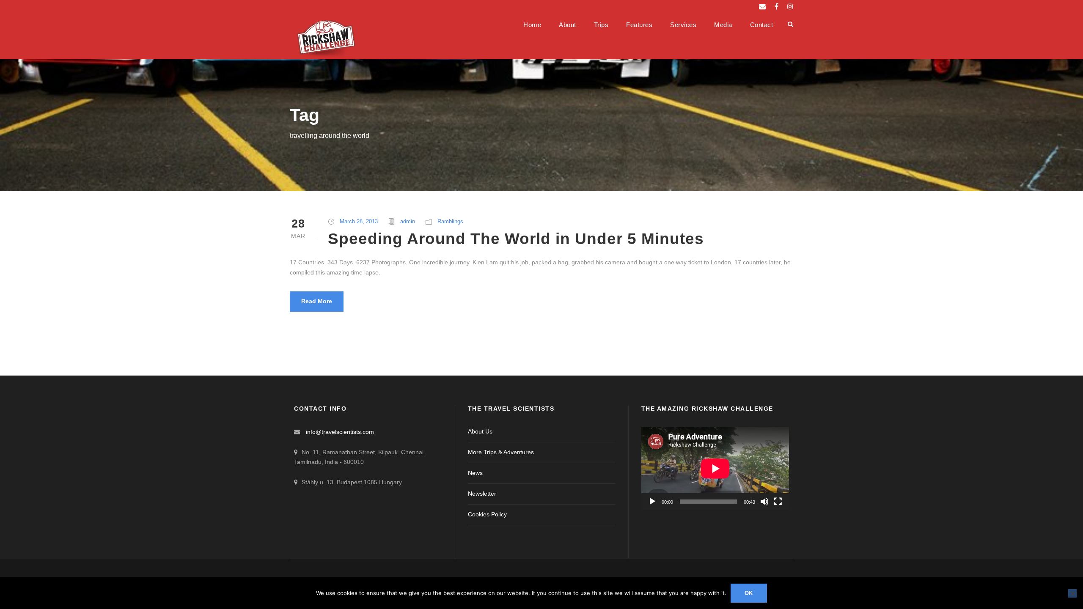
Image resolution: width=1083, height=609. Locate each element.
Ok (749, 593)
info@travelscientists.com (340, 431)
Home (532, 24)
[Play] (652, 501)
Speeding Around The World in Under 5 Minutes (516, 238)
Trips (601, 24)
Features (639, 24)
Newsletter (482, 493)
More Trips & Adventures (501, 452)
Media (723, 24)
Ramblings (450, 221)
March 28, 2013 (359, 221)
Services (683, 24)
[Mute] (764, 501)
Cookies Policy (487, 514)
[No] (1072, 593)
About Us (480, 431)
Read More (316, 301)
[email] (762, 6)
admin (407, 221)
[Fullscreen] (778, 501)
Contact (761, 24)
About (567, 24)
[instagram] (790, 6)
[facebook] (776, 6)
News (475, 472)
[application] (715, 468)
